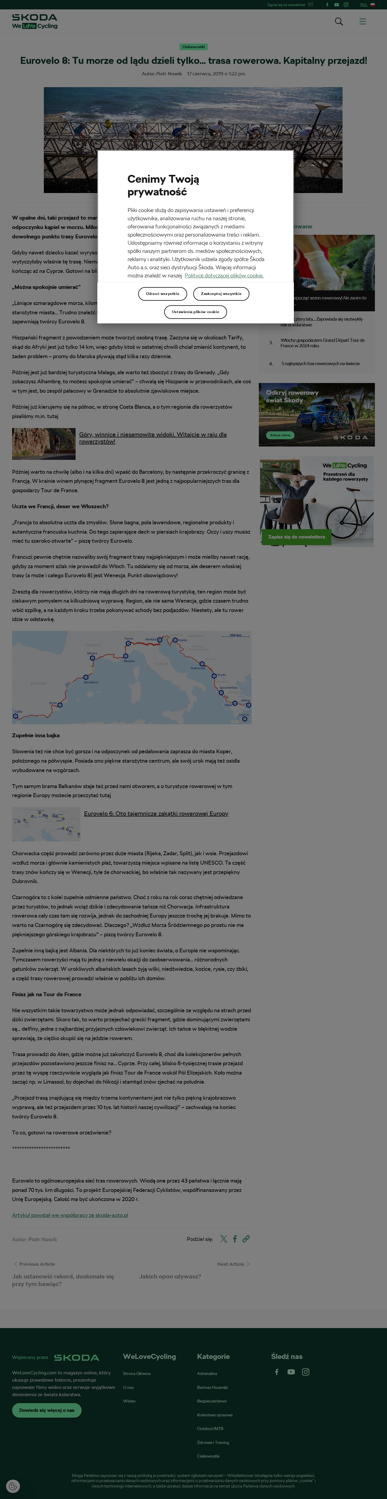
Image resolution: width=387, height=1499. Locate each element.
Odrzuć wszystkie (163, 294)
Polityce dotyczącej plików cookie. (224, 275)
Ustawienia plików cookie (195, 312)
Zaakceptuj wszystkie (221, 294)
